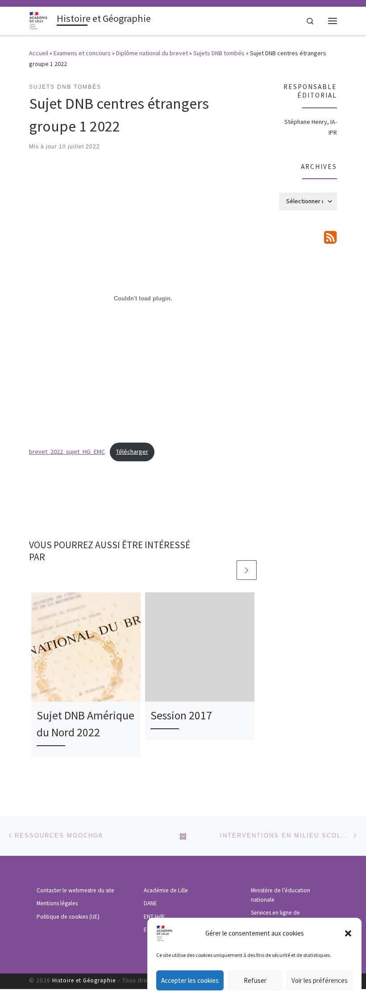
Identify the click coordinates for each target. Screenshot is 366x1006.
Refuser (255, 980)
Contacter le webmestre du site (75, 890)
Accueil (38, 53)
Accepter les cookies (190, 980)
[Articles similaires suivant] (247, 570)
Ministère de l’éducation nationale (280, 895)
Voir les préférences (319, 980)
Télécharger (132, 452)
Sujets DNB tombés (219, 53)
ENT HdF (154, 916)
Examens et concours (82, 53)
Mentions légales (57, 903)
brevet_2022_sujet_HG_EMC (67, 452)
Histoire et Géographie (84, 980)
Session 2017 (181, 715)
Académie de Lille (166, 890)
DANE (150, 903)
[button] (348, 933)
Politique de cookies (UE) (68, 916)
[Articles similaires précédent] (226, 570)
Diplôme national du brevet (152, 53)
